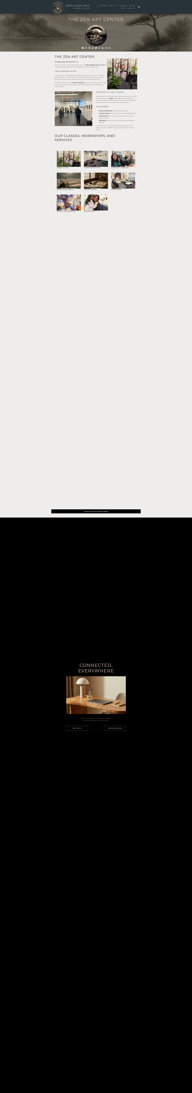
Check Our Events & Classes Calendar (96, 511)
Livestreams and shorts (115, 728)
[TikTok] (93, 48)
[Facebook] (86, 48)
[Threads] (99, 48)
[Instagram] (89, 48)
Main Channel (77, 728)
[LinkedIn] (103, 48)
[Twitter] (96, 48)
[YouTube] (83, 48)
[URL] (106, 48)
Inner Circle (113, 5)
